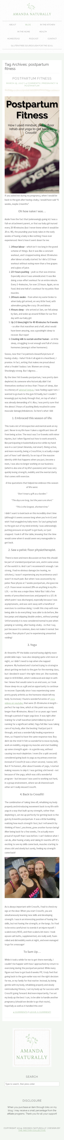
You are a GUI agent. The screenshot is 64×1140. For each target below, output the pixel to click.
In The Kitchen (47, 24)
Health (43, 31)
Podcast (33, 38)
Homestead (13, 38)
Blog (28, 24)
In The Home (23, 31)
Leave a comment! (40, 1012)
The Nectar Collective (32, 1130)
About (12, 24)
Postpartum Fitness (32, 78)
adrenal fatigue (26, 389)
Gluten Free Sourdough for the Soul (32, 45)
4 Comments (32, 83)
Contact (52, 38)
